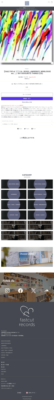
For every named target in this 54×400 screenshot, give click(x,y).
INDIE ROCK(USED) (6, 343)
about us (3, 379)
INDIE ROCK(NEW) (5, 341)
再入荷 (2, 367)
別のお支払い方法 (27, 102)
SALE (2, 374)
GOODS (3, 357)
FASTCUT (23, 259)
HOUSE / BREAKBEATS (6, 352)
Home (26, 68)
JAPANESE (3, 345)
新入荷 (2, 362)
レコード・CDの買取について (8, 383)
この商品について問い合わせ (10, 124)
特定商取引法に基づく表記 (7, 386)
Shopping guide (7, 121)
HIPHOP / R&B (4, 355)
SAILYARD (31, 259)
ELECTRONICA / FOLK (6, 348)
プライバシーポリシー (6, 388)
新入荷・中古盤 (5, 364)
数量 (27, 87)
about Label (4, 381)
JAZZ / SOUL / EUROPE (7, 350)
